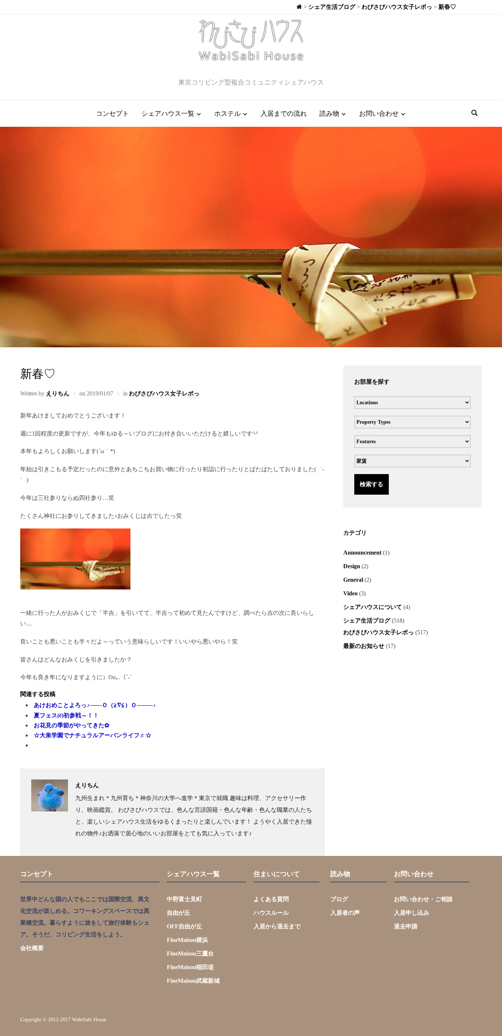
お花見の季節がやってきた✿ (71, 725)
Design (351, 566)
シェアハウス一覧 (167, 113)
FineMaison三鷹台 (190, 953)
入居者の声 (345, 913)
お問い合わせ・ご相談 (423, 899)
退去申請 (405, 926)
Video (350, 593)
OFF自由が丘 (184, 926)
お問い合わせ (379, 113)
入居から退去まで (277, 926)
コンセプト (112, 113)
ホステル (227, 113)
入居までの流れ (284, 113)
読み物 (329, 113)
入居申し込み (411, 913)
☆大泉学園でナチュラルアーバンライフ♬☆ (92, 735)
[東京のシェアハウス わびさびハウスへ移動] (299, 7)
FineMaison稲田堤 (190, 967)
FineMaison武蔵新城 (193, 981)
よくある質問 (271, 899)
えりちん (57, 393)
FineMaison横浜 (187, 940)
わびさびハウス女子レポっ (164, 393)
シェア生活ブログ (366, 620)
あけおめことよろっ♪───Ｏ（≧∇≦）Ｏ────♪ (95, 705)
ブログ (339, 899)
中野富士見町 (184, 899)
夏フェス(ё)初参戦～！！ (66, 715)
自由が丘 (178, 913)
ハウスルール (271, 913)
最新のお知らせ (363, 646)
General (353, 580)
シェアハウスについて (372, 607)
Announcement (362, 552)
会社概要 (32, 948)
